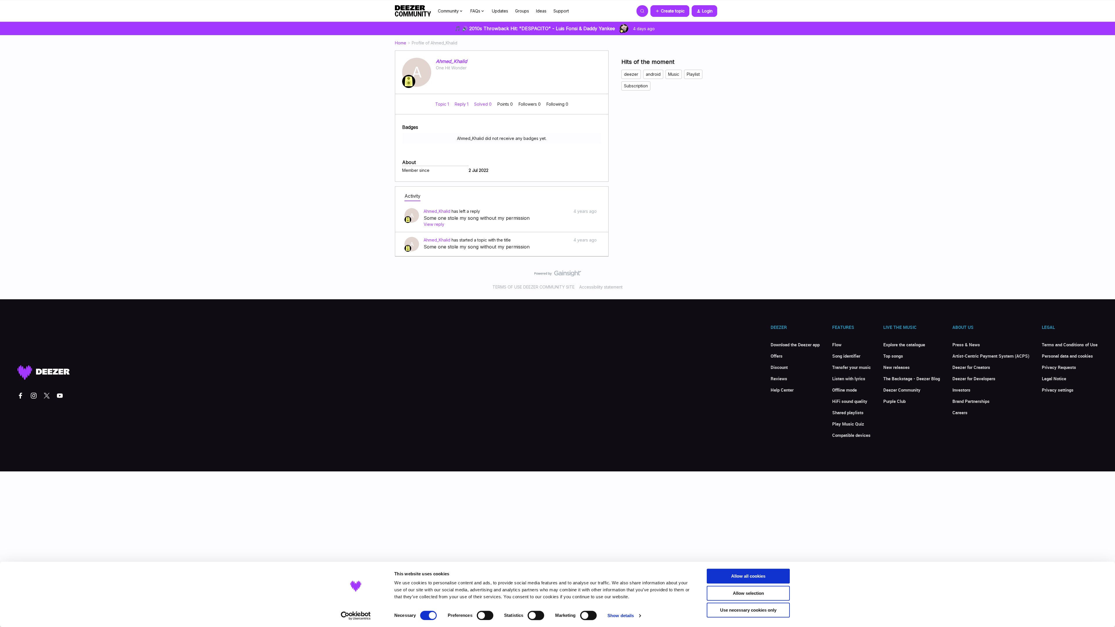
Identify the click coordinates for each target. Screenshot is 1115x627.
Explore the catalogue (904, 344)
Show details (620, 615)
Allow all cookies (748, 576)
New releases (896, 367)
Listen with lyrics (848, 378)
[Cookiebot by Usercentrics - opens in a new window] (355, 615)
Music (673, 74)
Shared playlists (848, 412)
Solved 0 (483, 104)
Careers (959, 412)
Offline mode (844, 390)
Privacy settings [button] (1057, 390)
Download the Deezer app (795, 344)
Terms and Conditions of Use (1070, 344)
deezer (631, 74)
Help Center (782, 390)
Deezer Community (901, 390)
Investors (961, 390)
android (653, 74)
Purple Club (894, 401)
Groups (522, 10)
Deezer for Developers (973, 378)
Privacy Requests (1059, 367)
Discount (779, 367)
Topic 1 (442, 104)
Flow (836, 344)
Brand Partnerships (971, 401)
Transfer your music (851, 367)
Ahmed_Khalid (451, 61)
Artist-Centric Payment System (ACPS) (990, 356)
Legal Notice (1054, 378)
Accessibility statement (601, 286)
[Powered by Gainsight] (557, 275)
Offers (777, 356)
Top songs (893, 356)
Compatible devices (851, 435)
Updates (500, 10)
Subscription (636, 85)
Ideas (541, 10)
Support (561, 10)
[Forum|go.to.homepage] (413, 11)
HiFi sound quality (849, 401)
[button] (669, 11)
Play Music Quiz (848, 424)
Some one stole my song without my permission (477, 218)
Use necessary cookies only (748, 610)
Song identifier (846, 356)
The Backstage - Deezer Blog (911, 378)
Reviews (779, 378)
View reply (434, 224)
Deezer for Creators (971, 367)
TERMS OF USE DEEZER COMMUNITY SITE (533, 286)
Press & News (966, 344)
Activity (412, 196)
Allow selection (748, 593)
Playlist (693, 74)
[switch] (485, 615)
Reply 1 (462, 104)
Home (400, 42)
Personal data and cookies (1067, 356)
